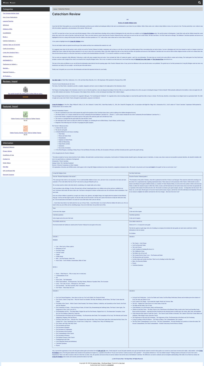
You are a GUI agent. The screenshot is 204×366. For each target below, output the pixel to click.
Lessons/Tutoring (8, 21)
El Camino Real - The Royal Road (101, 363)
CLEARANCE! (7, 33)
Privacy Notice (7, 151)
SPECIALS (6, 25)
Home (7, 2)
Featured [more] (10, 106)
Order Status (7, 163)
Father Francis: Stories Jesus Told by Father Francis (25, 133)
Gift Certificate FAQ (9, 170)
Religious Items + (8, 56)
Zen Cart (122, 363)
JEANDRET (110, 365)
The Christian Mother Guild (11, 13)
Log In (13, 2)
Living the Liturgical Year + (11, 52)
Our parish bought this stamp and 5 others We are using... (25, 93)
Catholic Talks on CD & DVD (11, 44)
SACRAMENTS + (8, 60)
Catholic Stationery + (9, 41)
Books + (5, 37)
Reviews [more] (10, 81)
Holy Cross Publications (10, 17)
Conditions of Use (8, 155)
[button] (199, 3)
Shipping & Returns (8, 147)
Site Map (5, 167)
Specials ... (6, 68)
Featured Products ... (9, 72)
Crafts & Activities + (9, 48)
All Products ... (7, 76)
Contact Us (6, 159)
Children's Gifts (7, 29)
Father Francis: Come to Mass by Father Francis (25, 118)
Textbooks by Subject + (10, 64)
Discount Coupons (8, 174)
